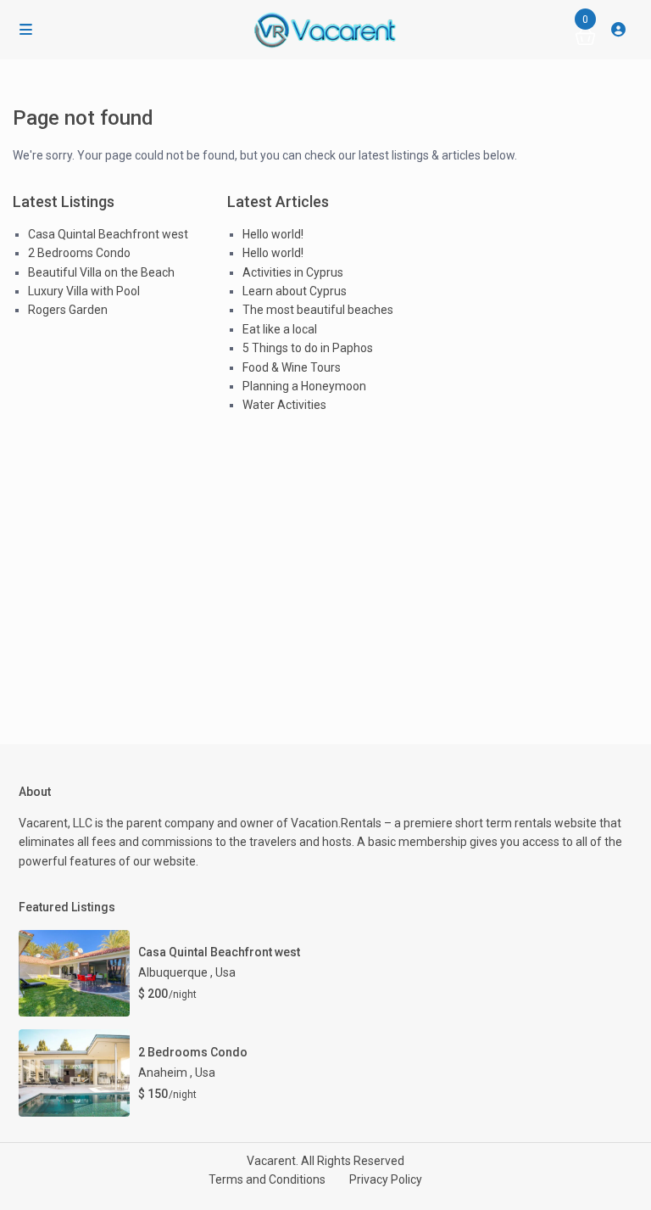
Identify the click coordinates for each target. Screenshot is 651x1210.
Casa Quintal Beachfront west (108, 234)
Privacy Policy (385, 1179)
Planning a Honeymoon (304, 386)
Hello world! (272, 234)
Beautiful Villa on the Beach (101, 272)
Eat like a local (279, 329)
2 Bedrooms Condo (79, 253)
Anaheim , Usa (176, 1072)
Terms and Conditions (267, 1179)
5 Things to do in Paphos (307, 348)
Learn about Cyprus (294, 291)
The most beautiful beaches (317, 310)
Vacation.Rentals (336, 823)
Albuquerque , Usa (187, 972)
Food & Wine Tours (291, 367)
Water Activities (284, 405)
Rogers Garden (68, 310)
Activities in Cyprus (292, 272)
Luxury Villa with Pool (84, 291)
